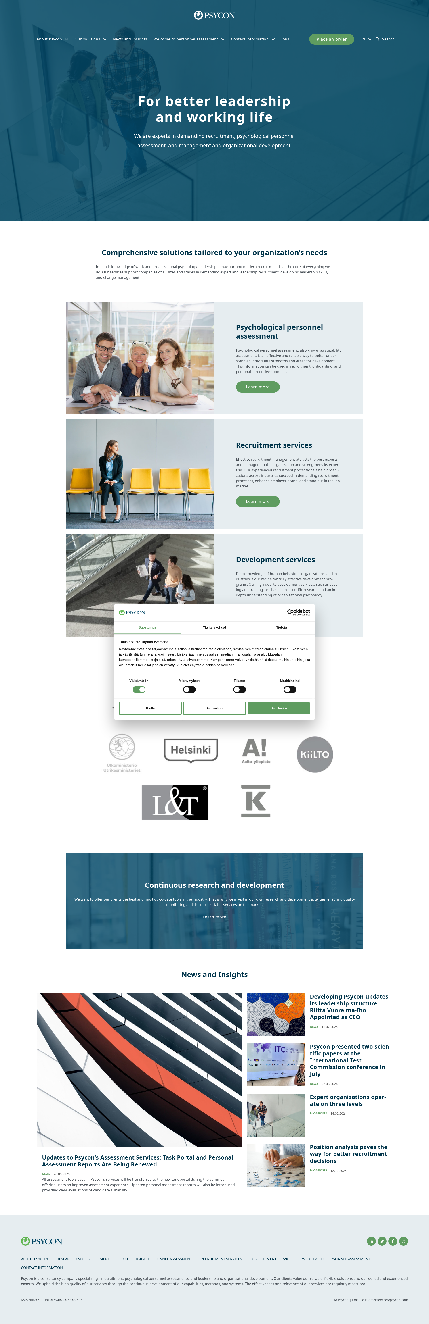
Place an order (332, 39)
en (363, 39)
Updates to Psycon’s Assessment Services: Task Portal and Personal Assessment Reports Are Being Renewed (137, 1160)
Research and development (83, 1259)
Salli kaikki (279, 708)
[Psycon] (214, 15)
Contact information (250, 39)
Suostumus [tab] (148, 627)
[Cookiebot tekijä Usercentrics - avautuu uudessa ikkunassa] (290, 612)
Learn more (258, 386)
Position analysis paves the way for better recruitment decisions (348, 1154)
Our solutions (87, 39)
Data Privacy (30, 1300)
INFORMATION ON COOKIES (63, 1300)
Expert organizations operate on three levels (348, 1100)
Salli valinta (214, 708)
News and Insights (130, 39)
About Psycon (49, 39)
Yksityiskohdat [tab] (214, 627)
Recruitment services (221, 1259)
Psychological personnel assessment (155, 1259)
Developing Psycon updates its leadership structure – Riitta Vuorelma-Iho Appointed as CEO (349, 1007)
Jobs (285, 39)
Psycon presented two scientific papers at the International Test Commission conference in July (350, 1060)
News (46, 1174)
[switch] (189, 689)
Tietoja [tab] (281, 627)
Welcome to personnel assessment (186, 39)
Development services (272, 1259)
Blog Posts (318, 1113)
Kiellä (150, 708)
